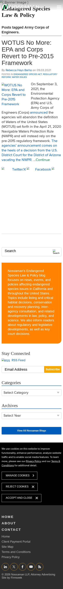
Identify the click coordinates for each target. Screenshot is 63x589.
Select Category (16, 392)
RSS (39, 566)
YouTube (31, 566)
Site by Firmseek (12, 577)
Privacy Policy (33, 461)
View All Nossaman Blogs (31, 430)
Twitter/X (14, 566)
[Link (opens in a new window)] (22, 6)
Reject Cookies (17, 486)
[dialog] (31, 474)
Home (8, 517)
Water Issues (19, 77)
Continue (43, 159)
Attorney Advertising (43, 574)
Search (10, 251)
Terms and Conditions (16, 552)
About (9, 523)
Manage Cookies (18, 475)
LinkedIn (5, 566)
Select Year (12, 415)
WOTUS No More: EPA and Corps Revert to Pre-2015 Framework (28, 52)
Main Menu (59, 7)
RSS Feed (18, 360)
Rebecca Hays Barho (19, 70)
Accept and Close (19, 497)
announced (39, 112)
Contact (11, 529)
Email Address (16, 369)
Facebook (22, 566)
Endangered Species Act (28, 74)
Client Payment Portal (16, 541)
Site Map (7, 546)
